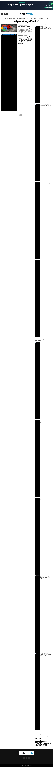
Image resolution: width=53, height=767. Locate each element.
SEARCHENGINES (22, 18)
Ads (38, 734)
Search (43, 740)
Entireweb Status (29, 760)
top (50, 743)
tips (46, 743)
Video (44, 744)
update (40, 744)
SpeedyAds (23, 760)
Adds (36, 734)
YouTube (45, 745)
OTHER (26, 21)
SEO (27, 18)
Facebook (38, 736)
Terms (39, 760)
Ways (46, 744)
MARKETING (9, 18)
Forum (42, 736)
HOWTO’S (46, 18)
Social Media (45, 742)
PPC (17, 18)
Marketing (38, 738)
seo (44, 741)
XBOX (42, 745)
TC (35, 743)
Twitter (37, 744)
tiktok (43, 743)
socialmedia (38, 742)
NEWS (14, 18)
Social (48, 741)
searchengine (39, 741)
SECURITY (35, 18)
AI (5, 18)
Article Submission (16, 760)
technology (39, 743)
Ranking (36, 740)
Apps (41, 734)
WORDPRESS (40, 18)
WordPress (38, 745)
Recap (39, 740)
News (49, 738)
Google (46, 736)
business (44, 734)
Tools (48, 743)
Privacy (35, 760)
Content (49, 734)
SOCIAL (31, 18)
